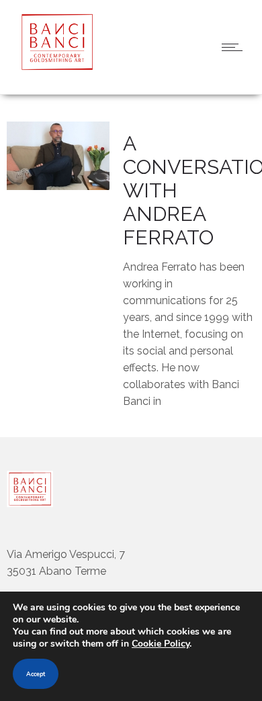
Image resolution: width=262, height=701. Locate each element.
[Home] (53, 66)
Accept (35, 674)
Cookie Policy (160, 643)
